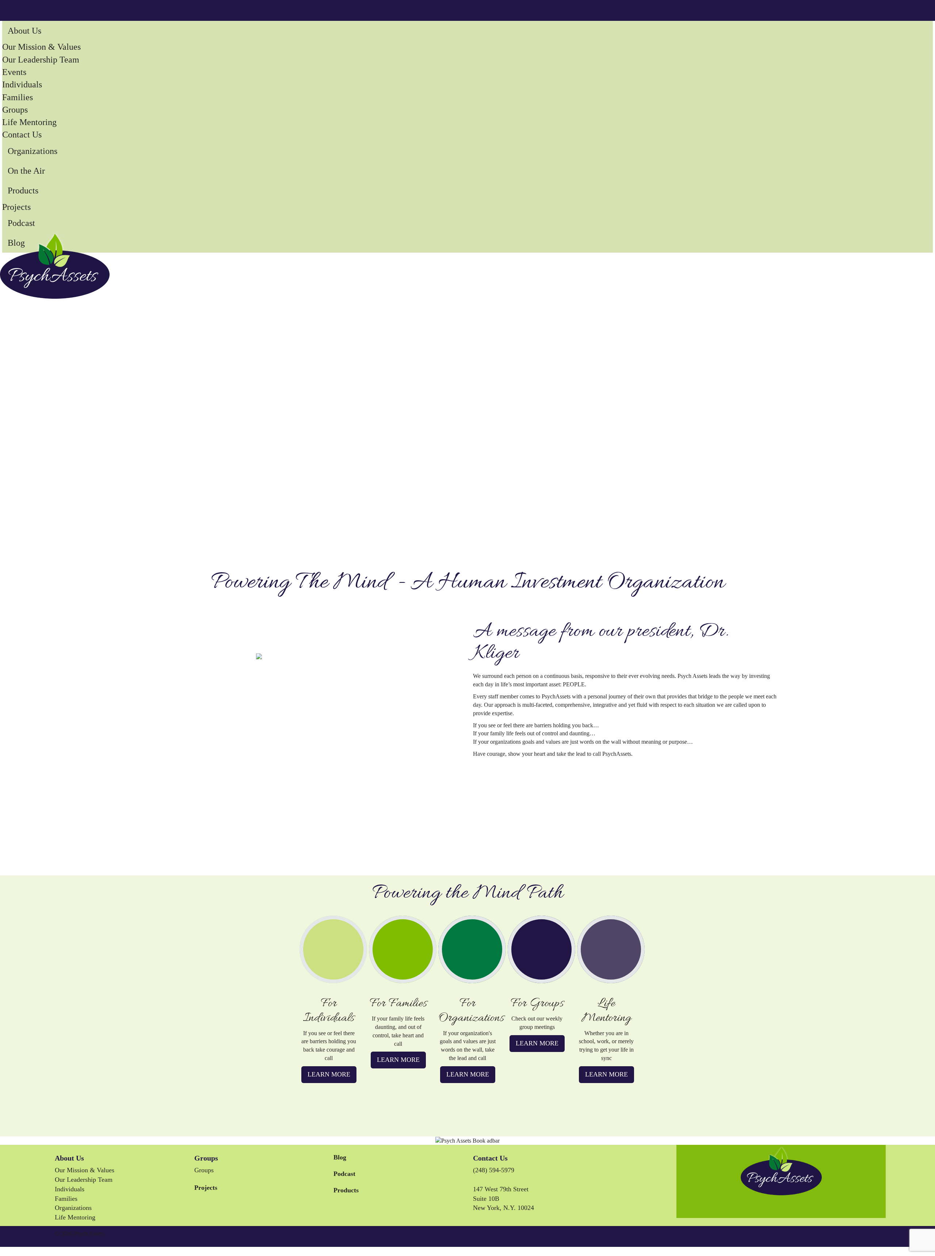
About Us (24, 30)
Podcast (21, 223)
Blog (16, 243)
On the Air (26, 171)
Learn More (329, 1074)
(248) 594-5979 (493, 1170)
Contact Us (22, 134)
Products (23, 190)
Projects (16, 207)
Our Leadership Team (40, 59)
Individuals (22, 84)
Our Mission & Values (41, 47)
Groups (15, 109)
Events (14, 72)
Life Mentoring (29, 122)
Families (17, 97)
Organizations (32, 151)
